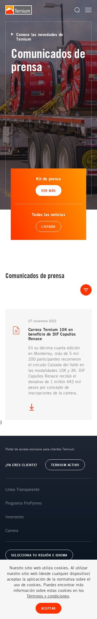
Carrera (11, 530)
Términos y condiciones (48, 595)
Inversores (14, 516)
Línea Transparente (22, 489)
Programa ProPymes (23, 503)
